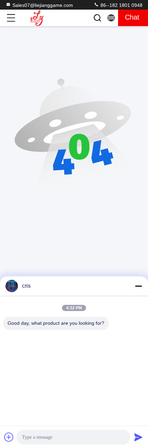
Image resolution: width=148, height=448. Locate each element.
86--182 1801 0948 (120, 5)
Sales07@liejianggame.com (42, 5)
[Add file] (9, 437)
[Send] (138, 437)
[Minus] (138, 286)
